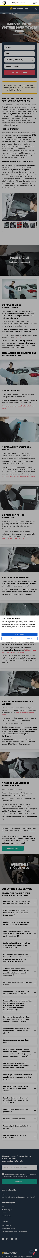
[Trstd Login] (36, 2)
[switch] (34, 3)
